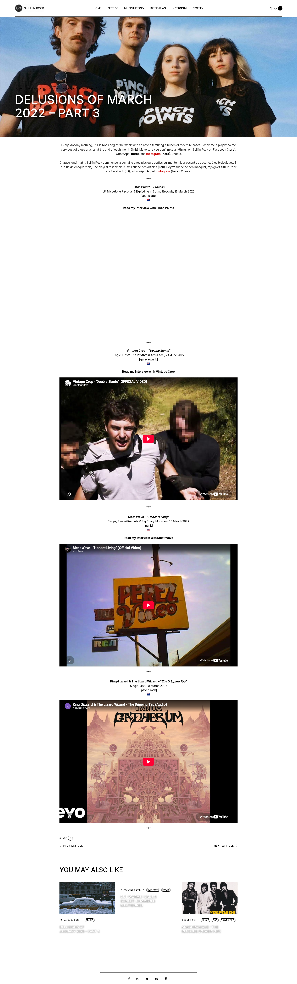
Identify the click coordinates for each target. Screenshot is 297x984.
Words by (50, 88)
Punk (118, 88)
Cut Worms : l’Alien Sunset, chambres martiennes (138, 901)
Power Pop (227, 920)
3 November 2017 (130, 890)
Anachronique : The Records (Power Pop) (201, 929)
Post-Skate (86, 88)
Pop (215, 920)
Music (72, 88)
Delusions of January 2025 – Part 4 (79, 929)
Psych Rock (104, 88)
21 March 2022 (25, 88)
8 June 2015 (189, 920)
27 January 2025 (69, 920)
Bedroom (153, 890)
